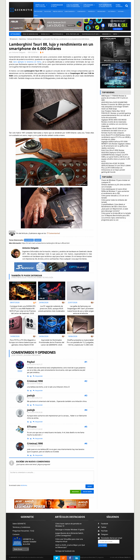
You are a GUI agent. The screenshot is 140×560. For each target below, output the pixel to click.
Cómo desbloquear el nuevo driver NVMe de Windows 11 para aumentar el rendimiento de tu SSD (115, 191)
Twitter (103, 527)
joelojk (31, 395)
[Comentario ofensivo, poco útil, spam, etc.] (31, 376)
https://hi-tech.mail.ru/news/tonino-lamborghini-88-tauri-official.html (45, 243)
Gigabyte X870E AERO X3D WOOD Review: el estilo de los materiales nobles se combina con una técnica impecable (114, 123)
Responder (39, 376)
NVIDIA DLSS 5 (45, 34)
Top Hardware (105, 5)
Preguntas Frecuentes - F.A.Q (23, 531)
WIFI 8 (115, 34)
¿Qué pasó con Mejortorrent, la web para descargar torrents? (114, 210)
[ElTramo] (20, 430)
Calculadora (73, 5)
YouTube (104, 531)
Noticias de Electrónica (34, 39)
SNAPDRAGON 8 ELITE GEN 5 (90, 34)
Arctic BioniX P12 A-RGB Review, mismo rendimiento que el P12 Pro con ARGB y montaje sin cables (116, 137)
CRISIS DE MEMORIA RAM (30, 34)
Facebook (104, 524)
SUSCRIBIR (102, 545)
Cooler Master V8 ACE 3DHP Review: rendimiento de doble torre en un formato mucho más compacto (114, 130)
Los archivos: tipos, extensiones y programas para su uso (113, 219)
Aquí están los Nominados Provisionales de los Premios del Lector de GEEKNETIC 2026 (51, 342)
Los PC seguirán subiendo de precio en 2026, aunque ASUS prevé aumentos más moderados (51, 308)
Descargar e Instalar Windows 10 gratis (69, 530)
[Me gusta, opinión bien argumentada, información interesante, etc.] (28, 376)
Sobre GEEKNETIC (19, 524)
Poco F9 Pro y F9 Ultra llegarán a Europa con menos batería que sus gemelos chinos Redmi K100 (22, 342)
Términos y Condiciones (21, 527)
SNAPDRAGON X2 (57, 34)
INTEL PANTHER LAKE (72, 34)
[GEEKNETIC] (21, 9)
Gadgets (37, 240)
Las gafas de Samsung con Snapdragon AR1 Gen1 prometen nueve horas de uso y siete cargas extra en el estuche (80, 310)
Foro (119, 5)
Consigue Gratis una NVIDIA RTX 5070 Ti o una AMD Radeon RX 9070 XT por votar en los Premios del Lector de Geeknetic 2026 (23, 310)
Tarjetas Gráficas (58, 11)
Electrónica (22, 39)
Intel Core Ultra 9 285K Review (112, 150)
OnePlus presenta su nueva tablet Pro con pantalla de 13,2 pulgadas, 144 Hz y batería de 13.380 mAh (80, 342)
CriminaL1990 (35, 381)
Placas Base (47, 11)
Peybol (31, 361)
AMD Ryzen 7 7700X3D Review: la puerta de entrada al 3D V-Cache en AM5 (114, 98)
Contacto (16, 534)
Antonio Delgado (18, 52)
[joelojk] (20, 398)
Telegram (104, 534)
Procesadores (38, 11)
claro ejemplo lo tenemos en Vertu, (27, 62)
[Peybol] (20, 365)
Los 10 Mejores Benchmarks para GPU (115, 215)
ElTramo (31, 426)
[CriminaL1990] (20, 384)
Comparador (57, 5)
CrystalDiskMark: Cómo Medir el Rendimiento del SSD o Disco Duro (114, 205)
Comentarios (54, 233)
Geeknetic (15, 39)
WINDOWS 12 (106, 34)
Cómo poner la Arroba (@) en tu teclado (116, 213)
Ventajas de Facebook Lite (65, 551)
